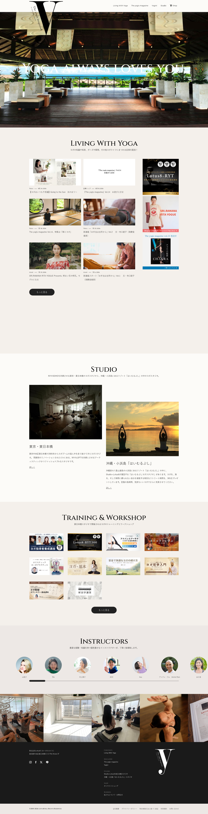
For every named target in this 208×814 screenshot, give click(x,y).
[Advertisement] (161, 307)
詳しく (32, 467)
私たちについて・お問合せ (113, 795)
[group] (24, 669)
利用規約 (164, 809)
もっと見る (41, 292)
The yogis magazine (139, 6)
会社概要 (116, 809)
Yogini (154, 6)
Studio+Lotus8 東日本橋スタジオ (116, 774)
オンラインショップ (111, 786)
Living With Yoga (120, 6)
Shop (175, 6)
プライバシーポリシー (129, 809)
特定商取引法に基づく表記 (149, 809)
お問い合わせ (174, 809)
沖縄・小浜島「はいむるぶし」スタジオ (118, 777)
